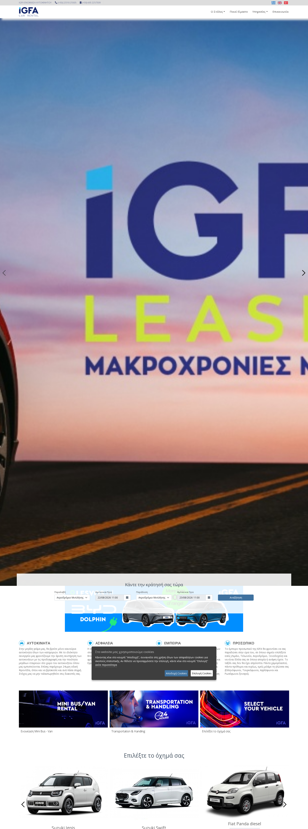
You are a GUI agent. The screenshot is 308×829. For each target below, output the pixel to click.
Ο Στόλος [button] (217, 11)
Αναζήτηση (236, 597)
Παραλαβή (60, 592)
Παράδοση (142, 592)
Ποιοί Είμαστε (239, 11)
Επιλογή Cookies (202, 673)
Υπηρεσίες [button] (259, 11)
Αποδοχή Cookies (176, 673)
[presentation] (4, 272)
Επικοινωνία (280, 11)
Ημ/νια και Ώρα (103, 592)
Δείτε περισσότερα (106, 664)
